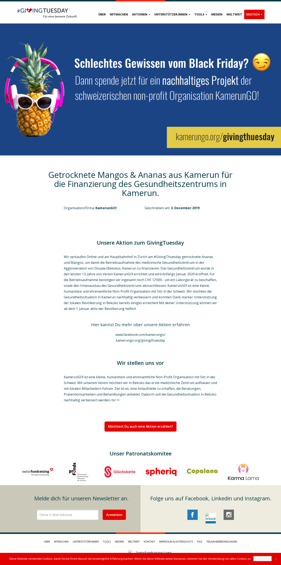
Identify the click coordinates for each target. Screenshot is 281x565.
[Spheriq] (161, 471)
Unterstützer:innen (171, 14)
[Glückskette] (119, 471)
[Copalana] (202, 471)
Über (102, 14)
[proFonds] (78, 471)
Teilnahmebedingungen (221, 541)
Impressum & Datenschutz (176, 541)
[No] (276, 559)
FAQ (199, 541)
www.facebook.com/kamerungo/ (140, 334)
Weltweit (234, 14)
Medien (216, 14)
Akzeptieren (262, 558)
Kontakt (149, 541)
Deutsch (253, 14)
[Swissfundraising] (37, 471)
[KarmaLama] (243, 471)
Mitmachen (119, 14)
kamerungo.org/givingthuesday (140, 340)
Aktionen (140, 14)
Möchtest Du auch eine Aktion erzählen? (140, 426)
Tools (199, 14)
